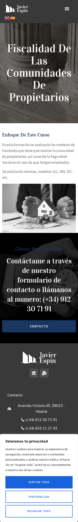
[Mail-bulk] (44, 373)
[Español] (13, 18)
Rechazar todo (39, 511)
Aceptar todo (39, 482)
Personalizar (39, 496)
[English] (7, 18)
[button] (66, 8)
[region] (39, 478)
